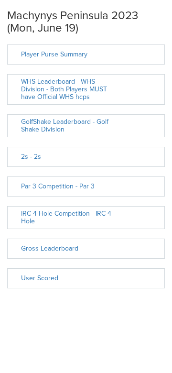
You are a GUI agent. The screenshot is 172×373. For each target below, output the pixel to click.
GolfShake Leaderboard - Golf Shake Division (64, 125)
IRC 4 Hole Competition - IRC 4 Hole (66, 217)
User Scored (39, 278)
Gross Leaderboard (49, 248)
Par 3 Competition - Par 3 (58, 186)
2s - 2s (31, 157)
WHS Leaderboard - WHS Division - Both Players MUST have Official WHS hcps (64, 89)
